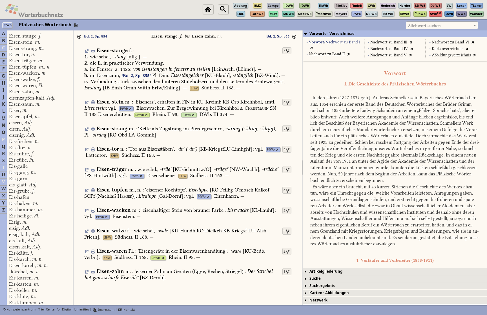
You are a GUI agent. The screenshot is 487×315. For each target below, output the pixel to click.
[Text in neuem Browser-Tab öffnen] (311, 47)
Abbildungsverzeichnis (451, 55)
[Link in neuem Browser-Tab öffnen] (130, 109)
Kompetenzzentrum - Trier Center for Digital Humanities (47, 310)
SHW (194, 88)
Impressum (105, 310)
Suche (315, 278)
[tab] (395, 33)
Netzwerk (318, 300)
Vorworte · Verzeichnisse (332, 33)
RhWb (139, 115)
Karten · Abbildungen (329, 293)
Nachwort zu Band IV (389, 48)
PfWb (124, 109)
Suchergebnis (322, 285)
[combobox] (442, 25)
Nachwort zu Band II (327, 54)
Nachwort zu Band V (388, 55)
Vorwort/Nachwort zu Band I (334, 42)
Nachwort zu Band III (388, 42)
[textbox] (442, 26)
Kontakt (129, 310)
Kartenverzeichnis (447, 48)
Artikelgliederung (325, 271)
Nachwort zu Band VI (450, 42)
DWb (186, 115)
